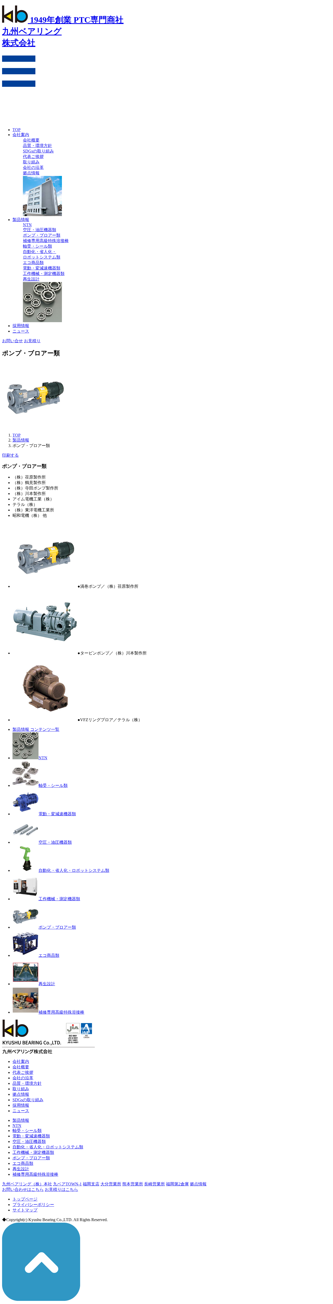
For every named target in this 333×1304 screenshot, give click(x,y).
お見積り (32, 341)
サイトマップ (24, 1210)
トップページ (24, 1199)
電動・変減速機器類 (41, 268)
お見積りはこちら (61, 1189)
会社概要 (31, 140)
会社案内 (20, 134)
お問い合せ (12, 341)
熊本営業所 (132, 1184)
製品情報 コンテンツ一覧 (35, 729)
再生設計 (31, 279)
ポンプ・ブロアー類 (41, 235)
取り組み (31, 162)
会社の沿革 (33, 167)
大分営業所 (110, 1184)
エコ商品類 (33, 262)
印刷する (10, 455)
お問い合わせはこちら (23, 1189)
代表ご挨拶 (33, 156)
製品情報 (20, 219)
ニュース (20, 331)
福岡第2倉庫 (177, 1184)
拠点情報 (31, 173)
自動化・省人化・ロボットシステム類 (74, 870)
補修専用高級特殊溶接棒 (46, 240)
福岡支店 (91, 1184)
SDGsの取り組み (38, 151)
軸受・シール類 (37, 246)
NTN (27, 225)
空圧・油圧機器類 (39, 230)
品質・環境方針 (37, 145)
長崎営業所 (154, 1184)
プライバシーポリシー (33, 1204)
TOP (16, 129)
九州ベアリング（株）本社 (27, 1184)
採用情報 (20, 325)
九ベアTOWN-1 (67, 1184)
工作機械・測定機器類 (44, 273)
